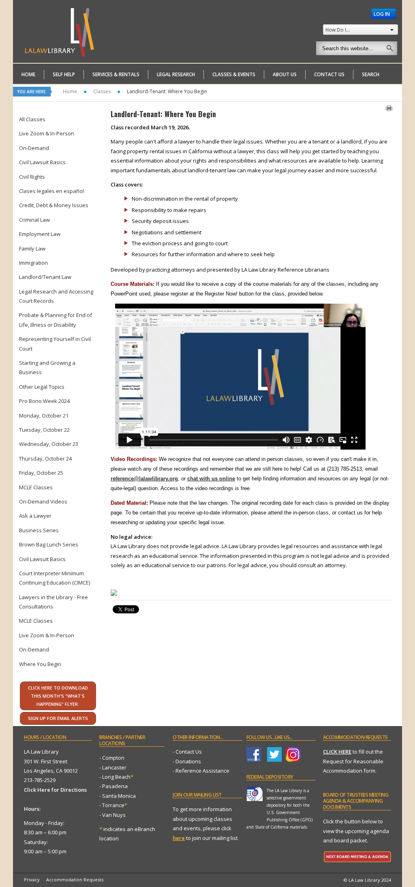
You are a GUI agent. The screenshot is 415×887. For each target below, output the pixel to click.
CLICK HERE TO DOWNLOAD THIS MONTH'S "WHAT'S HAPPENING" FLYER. (58, 696)
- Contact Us (187, 751)
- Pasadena (113, 786)
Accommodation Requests (74, 879)
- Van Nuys (112, 814)
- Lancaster (112, 767)
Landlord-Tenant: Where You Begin (163, 114)
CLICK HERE (337, 751)
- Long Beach (114, 776)
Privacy (32, 879)
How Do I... (337, 29)
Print (389, 108)
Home (70, 91)
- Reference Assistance (201, 770)
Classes (102, 91)
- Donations (187, 761)
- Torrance (113, 805)
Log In (382, 14)
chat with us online (211, 479)
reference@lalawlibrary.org (144, 479)
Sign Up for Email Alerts (58, 718)
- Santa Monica (117, 795)
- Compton (111, 757)
